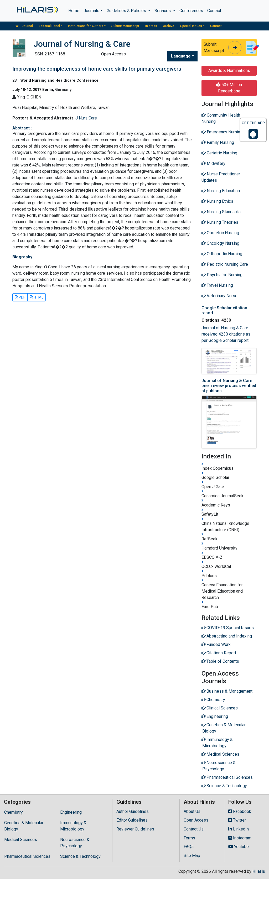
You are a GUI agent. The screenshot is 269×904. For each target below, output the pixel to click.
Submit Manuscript (125, 26)
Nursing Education (223, 190)
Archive (168, 26)
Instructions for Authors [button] (85, 26)
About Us (192, 811)
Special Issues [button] (191, 26)
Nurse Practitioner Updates (220, 177)
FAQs (189, 846)
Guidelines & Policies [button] (127, 10)
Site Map (192, 855)
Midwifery (215, 163)
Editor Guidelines (132, 820)
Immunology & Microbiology (73, 826)
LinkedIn (240, 829)
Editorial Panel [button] (49, 26)
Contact (214, 10)
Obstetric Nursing (222, 232)
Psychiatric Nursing (224, 274)
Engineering (71, 812)
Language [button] (181, 56)
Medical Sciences (20, 839)
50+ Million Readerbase (230, 87)
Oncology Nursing (222, 243)
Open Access (196, 820)
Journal (27, 26)
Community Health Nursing (220, 118)
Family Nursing (220, 142)
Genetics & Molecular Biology (23, 826)
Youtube (241, 846)
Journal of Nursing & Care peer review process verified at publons (228, 385)
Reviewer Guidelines (135, 829)
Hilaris (258, 871)
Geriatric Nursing (221, 152)
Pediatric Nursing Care (227, 264)
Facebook (241, 811)
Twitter (239, 820)
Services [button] (163, 10)
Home (73, 10)
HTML (38, 297)
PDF (21, 297)
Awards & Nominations (229, 70)
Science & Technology (80, 856)
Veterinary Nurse (221, 295)
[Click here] (37, 10)
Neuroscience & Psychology (74, 842)
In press (151, 26)
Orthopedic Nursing (224, 253)
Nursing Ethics (219, 201)
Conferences (191, 10)
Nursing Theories (222, 222)
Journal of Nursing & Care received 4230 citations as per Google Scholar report (225, 334)
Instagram (241, 837)
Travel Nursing (219, 285)
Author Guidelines (132, 811)
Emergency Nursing (224, 131)
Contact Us (194, 829)
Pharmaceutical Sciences (27, 856)
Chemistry (13, 812)
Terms (189, 837)
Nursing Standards (223, 211)
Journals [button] (91, 10)
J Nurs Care (86, 118)
